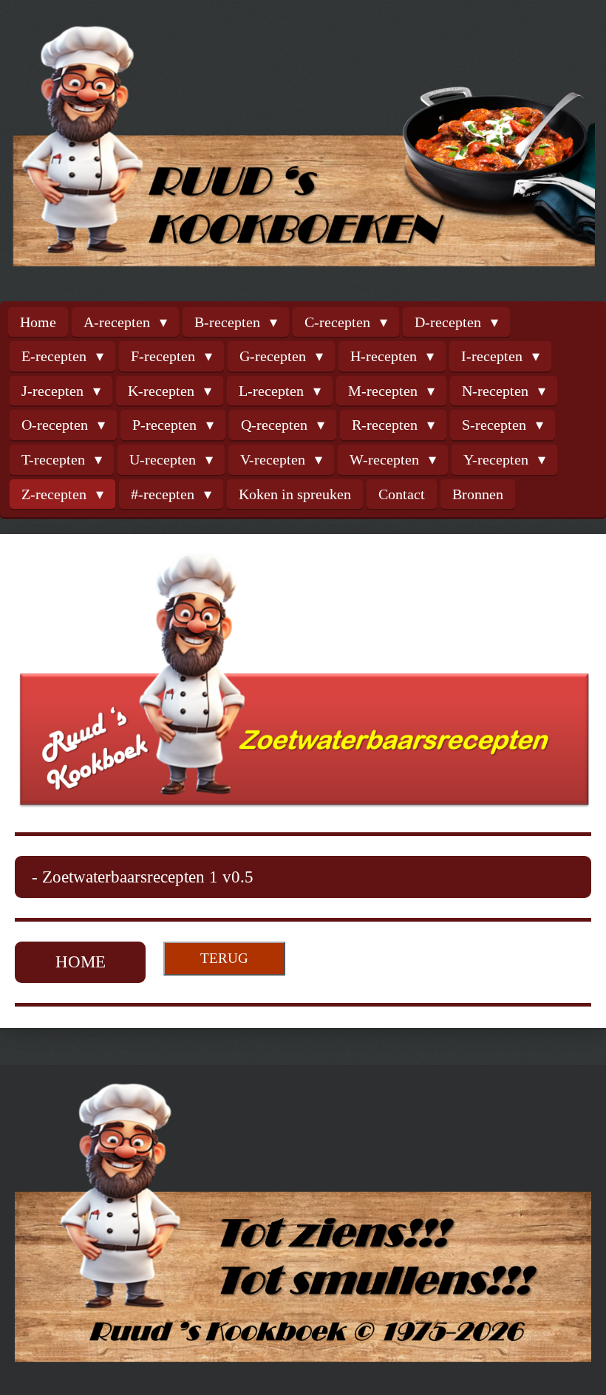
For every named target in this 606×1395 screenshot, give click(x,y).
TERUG (224, 958)
